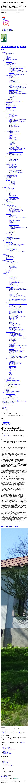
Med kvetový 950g (13, 318)
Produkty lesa (9, 302)
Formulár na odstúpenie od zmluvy (13, 384)
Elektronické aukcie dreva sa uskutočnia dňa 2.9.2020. (15, 401)
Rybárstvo (8, 233)
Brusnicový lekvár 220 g (14, 326)
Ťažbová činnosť (9, 201)
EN (6, 409)
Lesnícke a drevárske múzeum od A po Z (17, 338)
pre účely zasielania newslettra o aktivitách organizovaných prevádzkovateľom (13, 734)
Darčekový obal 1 (12, 283)
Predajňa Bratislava (13, 122)
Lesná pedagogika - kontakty (15, 154)
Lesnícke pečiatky (12, 340)
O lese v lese (11, 349)
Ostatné (10, 130)
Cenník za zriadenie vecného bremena (17, 244)
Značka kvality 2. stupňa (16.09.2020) (17, 66)
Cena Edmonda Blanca (14, 225)
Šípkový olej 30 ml (13, 323)
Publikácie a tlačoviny (10, 332)
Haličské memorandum (14, 77)
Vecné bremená (9, 243)
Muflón (10, 374)
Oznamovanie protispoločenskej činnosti (14, 101)
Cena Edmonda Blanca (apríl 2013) (16, 74)
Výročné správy (9, 99)
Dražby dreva (12, 208)
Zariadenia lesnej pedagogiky (15, 155)
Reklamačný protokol (10, 383)
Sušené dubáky (12, 328)
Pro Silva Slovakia (13, 92)
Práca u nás (8, 104)
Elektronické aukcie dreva (14, 206)
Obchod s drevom (10, 186)
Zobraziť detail (21, 9)
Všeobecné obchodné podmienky (13, 380)
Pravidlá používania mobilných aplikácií (11, 400)
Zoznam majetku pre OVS (11, 248)
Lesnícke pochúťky (10, 118)
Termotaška (11, 378)
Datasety (8, 108)
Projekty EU (11, 114)
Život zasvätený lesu (13, 339)
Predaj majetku (9, 242)
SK (4, 408)
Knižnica (11, 144)
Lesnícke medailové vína (14, 124)
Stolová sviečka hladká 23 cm (15, 362)
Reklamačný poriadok (10, 381)
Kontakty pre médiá (10, 257)
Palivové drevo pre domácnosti (15, 209)
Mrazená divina (12, 125)
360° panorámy (12, 141)
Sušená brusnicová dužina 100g (15, 308)
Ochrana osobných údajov (14, 150)
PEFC (10, 193)
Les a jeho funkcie (10, 188)
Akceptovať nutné (13, 9)
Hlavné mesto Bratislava (14, 79)
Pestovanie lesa (9, 200)
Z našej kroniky (12, 143)
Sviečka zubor (12, 361)
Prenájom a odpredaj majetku (9, 398)
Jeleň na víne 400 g (13, 298)
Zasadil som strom (13, 171)
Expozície (11, 136)
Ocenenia (8, 65)
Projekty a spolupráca (10, 113)
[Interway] (16, 778)
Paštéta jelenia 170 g (13, 294)
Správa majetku (6, 240)
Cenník (10, 223)
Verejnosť (5, 111)
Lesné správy (9, 270)
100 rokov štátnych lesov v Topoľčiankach (18, 336)
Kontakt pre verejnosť (13, 262)
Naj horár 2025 (12, 184)
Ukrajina (10, 97)
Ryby (10, 377)
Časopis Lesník (9, 259)
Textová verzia (6, 31)
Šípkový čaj (11, 321)
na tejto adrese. (9, 739)
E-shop (4, 273)
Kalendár (8, 54)
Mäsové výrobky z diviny (14, 126)
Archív (10, 396)
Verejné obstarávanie (7, 29)
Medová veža (11, 322)
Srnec (10, 372)
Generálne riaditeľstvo (11, 63)
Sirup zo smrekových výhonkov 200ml (17, 316)
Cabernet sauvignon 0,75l (14, 281)
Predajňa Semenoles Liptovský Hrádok (17, 121)
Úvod (10, 192)
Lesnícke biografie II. (13, 343)
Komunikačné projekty (11, 164)
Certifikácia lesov (9, 191)
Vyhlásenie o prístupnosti (11, 110)
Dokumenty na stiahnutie (14, 198)
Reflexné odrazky (12, 366)
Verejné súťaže (12, 231)
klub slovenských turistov (14, 82)
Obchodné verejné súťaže (8, 30)
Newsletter (8, 57)
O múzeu (11, 132)
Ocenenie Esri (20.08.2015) (15, 70)
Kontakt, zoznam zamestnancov (15, 149)
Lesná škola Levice (10, 163)
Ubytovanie (5, 751)
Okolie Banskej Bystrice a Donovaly (16, 347)
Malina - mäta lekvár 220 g (14, 327)
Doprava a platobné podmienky (13, 391)
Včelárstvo (8, 239)
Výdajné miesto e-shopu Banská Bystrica (17, 119)
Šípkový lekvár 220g (13, 315)
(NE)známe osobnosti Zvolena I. (16, 152)
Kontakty (5, 260)
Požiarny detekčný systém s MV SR (16, 91)
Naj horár (8, 180)
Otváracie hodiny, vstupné (14, 133)
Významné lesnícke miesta (11, 175)
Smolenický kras (12, 96)
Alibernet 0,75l (12, 279)
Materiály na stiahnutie (11, 199)
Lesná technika (12, 266)
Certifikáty (8, 388)
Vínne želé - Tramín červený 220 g (16, 330)
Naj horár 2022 (12, 181)
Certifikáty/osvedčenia (13, 197)
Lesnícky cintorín (12, 160)
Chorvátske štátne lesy (13, 80)
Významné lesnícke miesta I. (15, 333)
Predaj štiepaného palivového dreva (16, 210)
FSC (10, 194)
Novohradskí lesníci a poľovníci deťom (17, 87)
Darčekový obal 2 (12, 284)
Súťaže (10, 138)
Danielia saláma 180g (13, 293)
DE (6, 410)
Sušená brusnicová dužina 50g (15, 310)
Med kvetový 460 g (13, 313)
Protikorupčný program (11, 107)
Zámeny (8, 246)
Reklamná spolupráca (13, 115)
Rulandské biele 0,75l (13, 277)
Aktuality (8, 255)
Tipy (7, 56)
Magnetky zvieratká (13, 364)
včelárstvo (11, 98)
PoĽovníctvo (6, 761)
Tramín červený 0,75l (13, 285)
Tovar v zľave (9, 379)
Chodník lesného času (13, 159)
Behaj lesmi (11, 165)
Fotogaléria (11, 161)
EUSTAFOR (11, 116)
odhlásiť (23, 742)
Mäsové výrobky (9, 287)
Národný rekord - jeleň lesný (15, 226)
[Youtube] (4, 17)
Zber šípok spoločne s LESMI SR (16, 172)
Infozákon (8, 272)
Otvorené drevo (9, 178)
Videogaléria (11, 142)
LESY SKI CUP (12, 167)
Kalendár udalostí (12, 173)
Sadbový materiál (9, 237)
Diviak (10, 373)
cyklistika (11, 76)
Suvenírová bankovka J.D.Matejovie (16, 350)
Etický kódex (9, 102)
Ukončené (11, 250)
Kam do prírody (6, 747)
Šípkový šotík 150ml (13, 317)
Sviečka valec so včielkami (14, 360)
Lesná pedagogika (10, 153)
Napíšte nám (6, 28)
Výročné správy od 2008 (14, 147)
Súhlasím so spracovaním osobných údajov (11, 732)
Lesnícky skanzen (10, 156)
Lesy (2, 435)
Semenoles (11, 265)
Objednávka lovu (12, 222)
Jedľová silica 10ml (13, 319)
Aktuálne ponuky (12, 215)
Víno (7, 274)
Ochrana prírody (9, 189)
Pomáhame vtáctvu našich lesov (15, 170)
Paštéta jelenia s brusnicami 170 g (16, 295)
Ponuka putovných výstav (14, 139)
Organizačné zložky (10, 64)
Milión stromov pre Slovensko (15, 86)
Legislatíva (11, 216)
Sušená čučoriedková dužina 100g (16, 311)
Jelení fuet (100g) (12, 291)
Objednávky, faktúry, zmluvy (12, 397)
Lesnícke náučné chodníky (11, 176)
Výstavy (10, 135)
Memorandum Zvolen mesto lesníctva (17, 148)
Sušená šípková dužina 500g (15, 306)
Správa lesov (6, 187)
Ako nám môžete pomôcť (14, 146)
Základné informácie (13, 158)
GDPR (4, 758)
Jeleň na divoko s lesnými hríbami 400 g (17, 296)
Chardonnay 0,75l (12, 278)
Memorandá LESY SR (11, 75)
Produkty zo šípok (13, 127)
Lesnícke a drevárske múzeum (12, 131)
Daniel (10, 375)
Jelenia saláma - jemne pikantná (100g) (17, 288)
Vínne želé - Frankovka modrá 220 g (17, 329)
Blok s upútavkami (10, 53)
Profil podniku (9, 62)
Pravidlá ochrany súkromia (11, 105)
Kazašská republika (13, 81)
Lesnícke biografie (13, 341)
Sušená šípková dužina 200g (15, 307)
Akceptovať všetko (5, 9)
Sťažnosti (8, 109)
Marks (7, 58)
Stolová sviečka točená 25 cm (15, 363)
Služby (4, 204)
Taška (10, 368)
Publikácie (11, 129)
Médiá (4, 254)
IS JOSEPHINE (12, 395)
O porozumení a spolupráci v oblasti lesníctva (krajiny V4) (16, 89)
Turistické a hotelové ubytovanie (13, 238)
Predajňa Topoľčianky (13, 120)
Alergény (8, 389)
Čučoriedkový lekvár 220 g (14, 324)
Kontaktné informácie (10, 261)
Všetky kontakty (4, 776)
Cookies (8, 385)
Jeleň (10, 370)
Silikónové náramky (13, 367)
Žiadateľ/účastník (12, 195)
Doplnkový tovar (9, 358)
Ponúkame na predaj (13, 137)
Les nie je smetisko (13, 166)
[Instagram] (6, 25)
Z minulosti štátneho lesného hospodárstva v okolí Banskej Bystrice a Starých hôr (18, 357)
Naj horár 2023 (12, 182)
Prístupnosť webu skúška (11, 59)
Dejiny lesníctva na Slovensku (15, 335)
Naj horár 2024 (12, 183)
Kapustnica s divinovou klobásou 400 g (17, 299)
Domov (5, 52)
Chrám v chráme (12, 355)
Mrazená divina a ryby (11, 369)
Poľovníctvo (8, 214)
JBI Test (10, 268)
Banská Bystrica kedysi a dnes (15, 351)
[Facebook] (4, 19)
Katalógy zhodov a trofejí (14, 220)
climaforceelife (6, 403)
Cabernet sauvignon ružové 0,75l (16, 282)
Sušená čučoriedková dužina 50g (16, 312)
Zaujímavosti (11, 232)
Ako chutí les (11, 344)
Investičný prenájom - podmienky (13, 245)
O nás (4, 60)
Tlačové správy (9, 256)
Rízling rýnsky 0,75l (13, 276)
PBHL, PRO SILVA (10, 203)
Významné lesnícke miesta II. (15, 334)
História (7, 103)
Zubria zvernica (9, 177)
